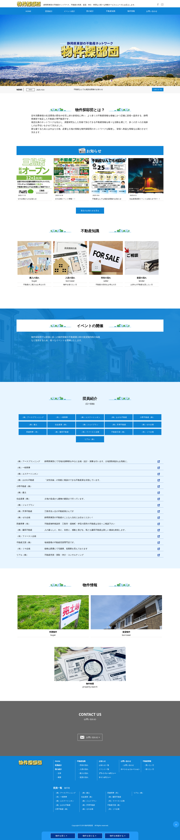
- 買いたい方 (148, 765)
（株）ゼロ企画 (147, 425)
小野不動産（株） (147, 417)
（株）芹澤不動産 (118, 425)
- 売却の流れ (82, 765)
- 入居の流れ (82, 769)
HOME (28, 11)
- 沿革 (58, 773)
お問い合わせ (151, 11)
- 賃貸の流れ (82, 777)
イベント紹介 (69, 11)
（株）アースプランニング (33, 417)
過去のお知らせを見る (90, 211)
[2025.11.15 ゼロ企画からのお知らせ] (34, 175)
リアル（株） (90, 439)
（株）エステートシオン (90, 417)
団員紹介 (49, 11)
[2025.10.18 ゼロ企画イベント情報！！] (71, 175)
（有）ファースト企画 (90, 432)
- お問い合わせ (127, 765)
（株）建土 (32, 425)
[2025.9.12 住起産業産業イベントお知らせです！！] (145, 175)
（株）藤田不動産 (61, 432)
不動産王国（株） (118, 432)
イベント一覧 (104, 769)
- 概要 (58, 777)
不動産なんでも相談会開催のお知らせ (68, 89)
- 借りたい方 (148, 769)
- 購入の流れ (82, 773)
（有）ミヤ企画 (147, 432)
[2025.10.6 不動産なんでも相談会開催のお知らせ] (108, 175)
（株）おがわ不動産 (118, 417)
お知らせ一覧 (158, 89)
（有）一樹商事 (61, 417)
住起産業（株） (61, 425)
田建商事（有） (32, 432)
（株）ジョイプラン (90, 425)
